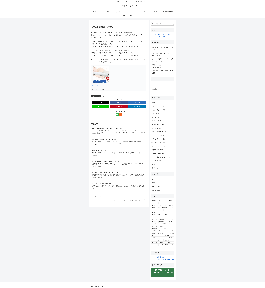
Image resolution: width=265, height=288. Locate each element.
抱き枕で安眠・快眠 (96, 96)
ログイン (154, 179)
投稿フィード (155, 183)
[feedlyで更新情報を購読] (117, 114)
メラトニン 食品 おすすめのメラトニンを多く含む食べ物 (162, 66)
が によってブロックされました (163, 273)
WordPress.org (156, 190)
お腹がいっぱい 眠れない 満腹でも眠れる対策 (162, 48)
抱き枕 (104, 96)
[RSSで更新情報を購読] (120, 114)
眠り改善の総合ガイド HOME (162, 257)
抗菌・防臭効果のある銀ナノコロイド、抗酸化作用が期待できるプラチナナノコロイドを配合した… (100, 87)
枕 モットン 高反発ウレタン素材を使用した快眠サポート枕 (162, 60)
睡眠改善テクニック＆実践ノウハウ (164, 259)
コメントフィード (156, 186)
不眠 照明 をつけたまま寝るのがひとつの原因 (162, 72)
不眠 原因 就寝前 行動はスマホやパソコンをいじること (163, 54)
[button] (173, 24)
